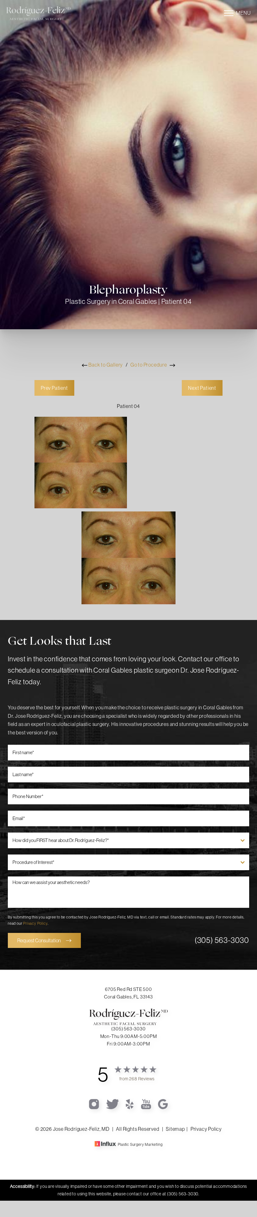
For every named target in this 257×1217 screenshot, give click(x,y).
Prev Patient (54, 388)
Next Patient (202, 388)
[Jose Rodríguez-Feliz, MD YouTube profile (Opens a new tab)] (146, 1103)
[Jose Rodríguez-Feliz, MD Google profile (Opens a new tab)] (163, 1103)
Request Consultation (39, 940)
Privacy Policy (35, 923)
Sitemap (175, 1129)
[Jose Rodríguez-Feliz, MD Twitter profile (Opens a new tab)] (113, 1103)
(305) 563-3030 (222, 940)
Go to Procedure (149, 365)
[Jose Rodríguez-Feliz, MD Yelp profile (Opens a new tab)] (130, 1103)
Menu (243, 13)
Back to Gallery (105, 365)
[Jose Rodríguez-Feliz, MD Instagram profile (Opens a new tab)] (94, 1103)
